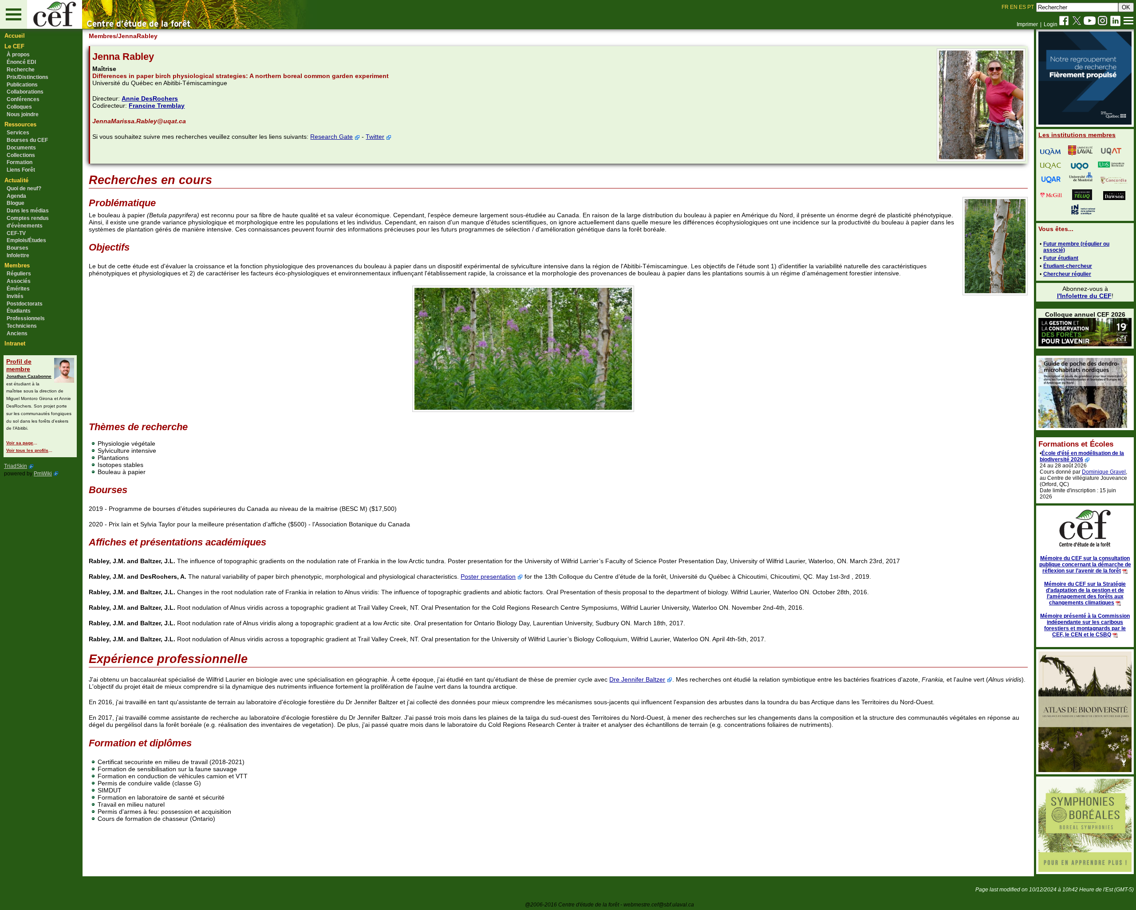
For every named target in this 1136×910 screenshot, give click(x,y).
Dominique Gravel (1104, 472)
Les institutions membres (1077, 134)
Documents (21, 148)
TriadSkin (15, 466)
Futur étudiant (1060, 258)
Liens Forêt (21, 170)
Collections (21, 155)
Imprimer (1027, 24)
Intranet (14, 343)
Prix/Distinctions (27, 77)
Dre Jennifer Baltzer (637, 679)
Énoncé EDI (21, 62)
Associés (19, 281)
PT (1030, 7)
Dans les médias (28, 211)
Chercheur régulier (1067, 274)
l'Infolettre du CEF (1084, 295)
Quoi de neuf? (24, 188)
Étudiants (19, 311)
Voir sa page (19, 442)
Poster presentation (488, 576)
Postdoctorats (25, 304)
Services (18, 132)
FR (1005, 7)
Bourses (17, 248)
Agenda (16, 196)
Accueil (14, 35)
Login (1050, 24)
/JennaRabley (137, 35)
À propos (18, 54)
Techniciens (22, 326)
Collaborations (25, 92)
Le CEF (14, 46)
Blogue (15, 203)
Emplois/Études (26, 240)
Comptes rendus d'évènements (28, 222)
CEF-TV (16, 233)
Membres (17, 265)
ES (1022, 7)
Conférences (23, 99)
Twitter (375, 136)
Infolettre (18, 255)
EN (1014, 7)
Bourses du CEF (27, 140)
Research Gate (331, 136)
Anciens (17, 333)
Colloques (19, 107)
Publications (22, 85)
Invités (15, 296)
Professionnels (26, 318)
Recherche (21, 70)
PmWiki (43, 474)
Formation (19, 162)
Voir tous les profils (27, 450)
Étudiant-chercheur (1067, 266)
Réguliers (19, 274)
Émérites (18, 289)
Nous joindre (23, 114)
